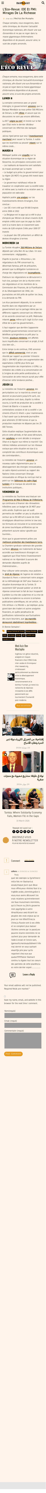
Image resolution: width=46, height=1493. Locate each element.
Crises (40, 631)
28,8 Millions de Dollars (31, 248)
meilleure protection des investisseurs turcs (22, 542)
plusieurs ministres (18, 338)
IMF (24, 635)
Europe (18, 635)
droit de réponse (12, 574)
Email (10, 1021)
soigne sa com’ (16, 121)
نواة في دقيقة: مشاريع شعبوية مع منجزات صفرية (24, 777)
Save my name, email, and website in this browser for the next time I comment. (22, 1001)
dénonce (14, 549)
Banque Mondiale (31, 631)
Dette (4, 635)
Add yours (29, 860)
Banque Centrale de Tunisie (15, 631)
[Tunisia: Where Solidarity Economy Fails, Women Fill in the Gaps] (23, 798)
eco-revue (11, 635)
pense (12, 320)
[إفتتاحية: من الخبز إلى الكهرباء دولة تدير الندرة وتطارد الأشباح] (23, 725)
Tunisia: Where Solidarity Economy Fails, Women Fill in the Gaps (23, 814)
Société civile (31, 635)
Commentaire (14, 1031)
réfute (21, 113)
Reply (16, 875)
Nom (9, 1011)
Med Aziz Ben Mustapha (23, 19)
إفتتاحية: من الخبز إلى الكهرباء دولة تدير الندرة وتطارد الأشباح (25, 741)
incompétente (34, 273)
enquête (26, 155)
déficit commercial (17, 353)
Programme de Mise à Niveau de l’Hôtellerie (22, 500)
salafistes (10, 438)
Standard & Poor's (8, 639)
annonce (32, 106)
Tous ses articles (24, 705)
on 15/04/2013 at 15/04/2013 (27, 871)
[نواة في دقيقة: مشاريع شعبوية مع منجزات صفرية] (23, 762)
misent (32, 143)
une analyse (22, 197)
